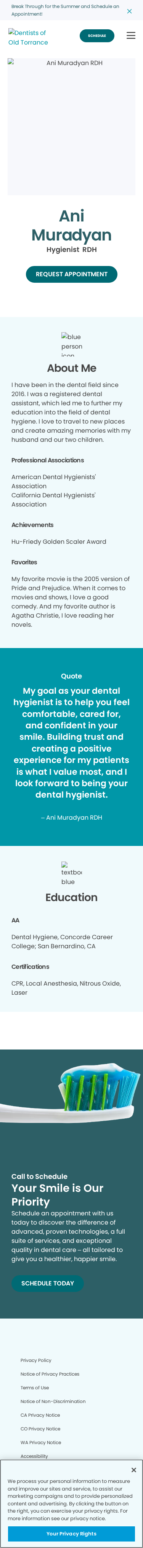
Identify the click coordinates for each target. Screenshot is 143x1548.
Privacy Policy (36, 1360)
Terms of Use (35, 1387)
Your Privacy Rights (71, 1533)
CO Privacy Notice (40, 1428)
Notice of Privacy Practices (50, 1374)
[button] (131, 36)
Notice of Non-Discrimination (53, 1401)
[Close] (133, 1470)
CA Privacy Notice (40, 1415)
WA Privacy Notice (41, 1442)
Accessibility (34, 1456)
